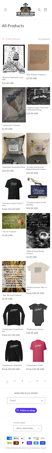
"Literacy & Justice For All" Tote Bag (36, 203)
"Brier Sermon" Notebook (36, 75)
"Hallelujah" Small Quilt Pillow (13, 167)
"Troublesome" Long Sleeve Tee (12, 330)
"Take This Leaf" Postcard (11, 295)
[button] (5, 10)
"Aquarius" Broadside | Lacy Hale (12, 78)
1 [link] (7, 381)
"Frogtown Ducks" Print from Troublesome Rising (37, 109)
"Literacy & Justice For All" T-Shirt (13, 204)
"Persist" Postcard (9, 232)
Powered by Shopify (39, 448)
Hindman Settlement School (21, 448)
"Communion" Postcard (11, 125)
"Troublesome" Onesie (34, 329)
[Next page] (45, 381)
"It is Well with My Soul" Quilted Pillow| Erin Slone (36, 168)
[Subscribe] (42, 400)
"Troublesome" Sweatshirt (12, 365)
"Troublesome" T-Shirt (34, 365)
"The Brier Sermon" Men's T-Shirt (37, 288)
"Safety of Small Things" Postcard (35, 252)
